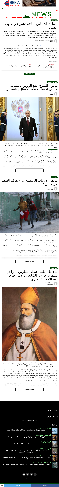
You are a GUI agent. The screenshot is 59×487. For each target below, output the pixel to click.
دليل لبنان (27, 478)
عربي (32, 478)
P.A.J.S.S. (49, 94)
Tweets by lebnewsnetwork (29, 420)
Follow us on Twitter (52, 149)
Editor (50, 41)
